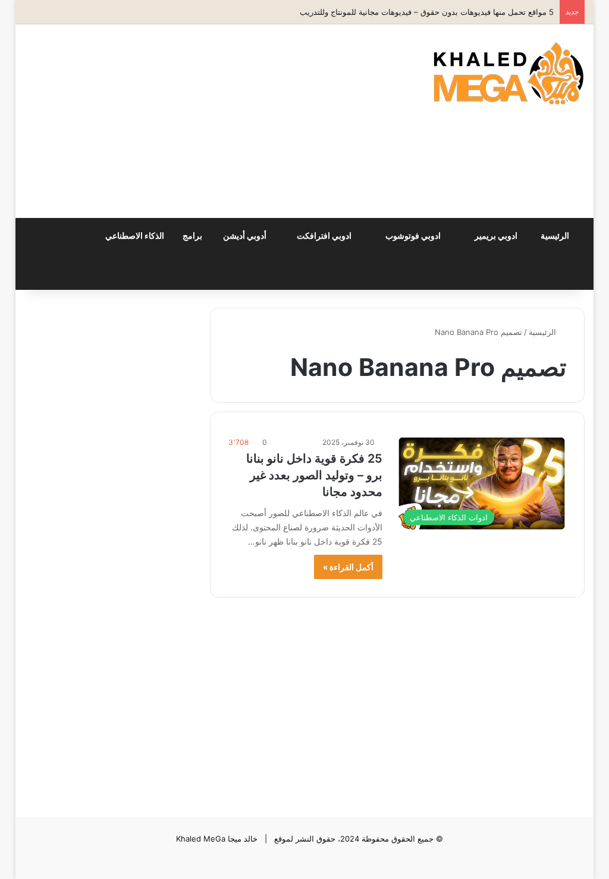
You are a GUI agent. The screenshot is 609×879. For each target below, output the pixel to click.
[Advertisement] (196, 119)
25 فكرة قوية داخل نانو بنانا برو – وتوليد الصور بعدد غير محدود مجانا (314, 475)
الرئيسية (556, 235)
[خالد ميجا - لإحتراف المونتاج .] (508, 73)
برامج (193, 235)
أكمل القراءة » (348, 567)
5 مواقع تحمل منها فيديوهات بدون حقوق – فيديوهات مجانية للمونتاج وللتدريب (427, 12)
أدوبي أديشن (245, 235)
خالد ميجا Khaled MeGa (217, 838)
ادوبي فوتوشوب (413, 235)
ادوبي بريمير (497, 235)
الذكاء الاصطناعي (135, 235)
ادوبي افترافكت (325, 235)
